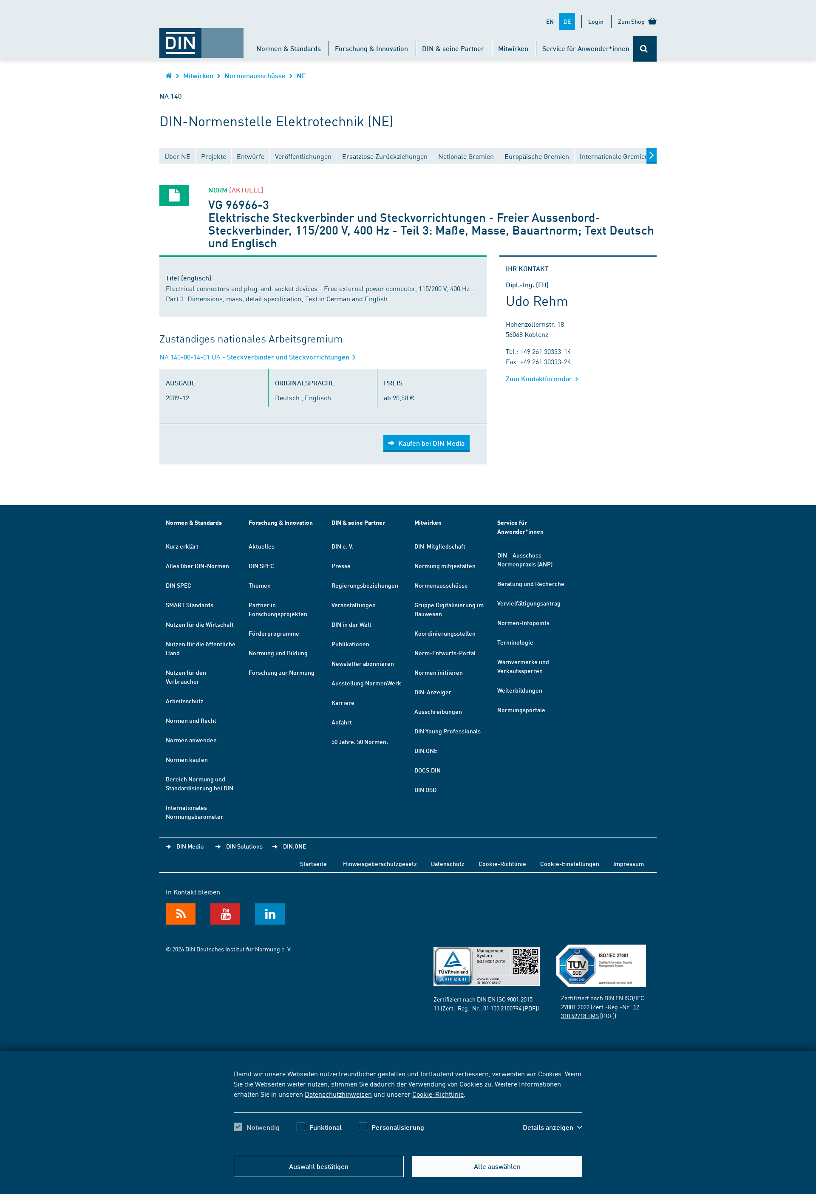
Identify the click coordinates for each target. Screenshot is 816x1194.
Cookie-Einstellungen (569, 863)
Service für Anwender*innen (585, 48)
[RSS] (181, 914)
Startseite (313, 863)
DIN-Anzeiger (432, 692)
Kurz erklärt (182, 546)
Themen (260, 585)
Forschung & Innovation (371, 48)
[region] (407, 1107)
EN (550, 21)
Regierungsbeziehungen (365, 585)
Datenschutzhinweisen (338, 1093)
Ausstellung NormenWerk (366, 683)
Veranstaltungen (354, 604)
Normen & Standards (288, 48)
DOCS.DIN (427, 770)
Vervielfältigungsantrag (529, 603)
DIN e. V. (343, 546)
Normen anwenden (191, 740)
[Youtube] (225, 914)
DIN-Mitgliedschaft (439, 546)
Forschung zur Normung (281, 672)
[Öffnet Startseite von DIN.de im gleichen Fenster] (201, 38)
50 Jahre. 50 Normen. (360, 741)
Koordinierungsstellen (445, 633)
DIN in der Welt (351, 624)
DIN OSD (425, 789)
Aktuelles (262, 546)
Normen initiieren (438, 672)
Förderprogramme (274, 633)
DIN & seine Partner (453, 48)
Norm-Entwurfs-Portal (445, 652)
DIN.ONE (425, 750)
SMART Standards (189, 604)
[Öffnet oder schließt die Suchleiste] (645, 49)
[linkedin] (270, 914)
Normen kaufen (187, 759)
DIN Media (190, 846)
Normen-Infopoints (523, 622)
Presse (341, 565)
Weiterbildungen (519, 690)
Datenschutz (448, 863)
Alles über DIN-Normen (197, 565)
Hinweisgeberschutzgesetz (380, 863)
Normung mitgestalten (445, 565)
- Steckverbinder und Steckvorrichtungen (255, 357)
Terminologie (515, 642)
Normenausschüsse (255, 75)
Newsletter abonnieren (363, 663)
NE (301, 75)
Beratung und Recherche (530, 583)
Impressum (628, 863)
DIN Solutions (244, 846)
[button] (552, 1127)
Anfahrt (342, 722)
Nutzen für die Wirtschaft (200, 624)
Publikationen (350, 644)
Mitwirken (513, 48)
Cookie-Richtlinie (438, 1093)
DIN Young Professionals (447, 731)
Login (596, 21)
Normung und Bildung (278, 652)
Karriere (343, 702)
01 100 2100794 (502, 1008)
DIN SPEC (178, 585)
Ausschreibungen (438, 711)
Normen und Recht (191, 720)
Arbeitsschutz (185, 701)
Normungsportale (521, 709)
